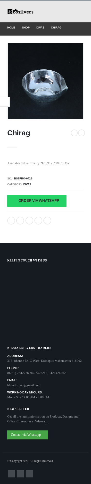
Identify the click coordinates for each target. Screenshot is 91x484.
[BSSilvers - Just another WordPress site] (20, 12)
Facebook (11, 220)
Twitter (20, 220)
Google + (38, 220)
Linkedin (29, 473)
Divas (27, 184)
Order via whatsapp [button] (38, 200)
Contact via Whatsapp (26, 435)
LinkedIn (29, 220)
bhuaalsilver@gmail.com (23, 385)
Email (47, 220)
